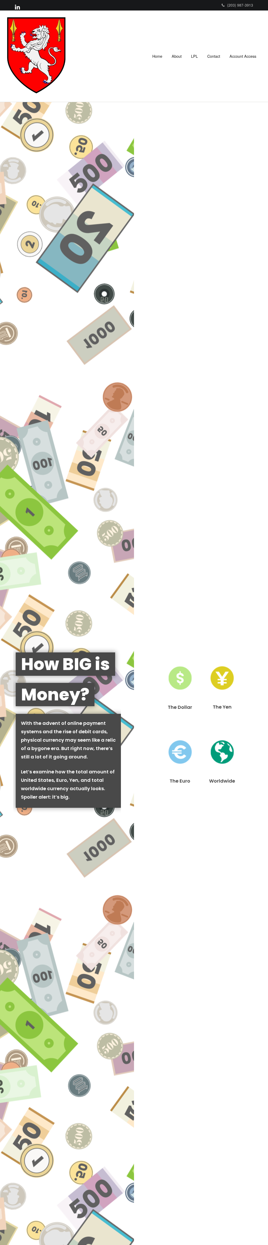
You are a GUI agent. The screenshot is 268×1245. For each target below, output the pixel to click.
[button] (176, 56)
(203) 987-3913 (240, 5)
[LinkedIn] (17, 6)
